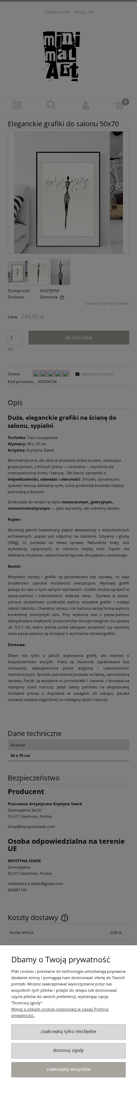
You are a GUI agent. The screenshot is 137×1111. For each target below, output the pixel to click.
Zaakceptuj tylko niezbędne (68, 1031)
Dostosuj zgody (68, 1050)
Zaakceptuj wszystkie (69, 1069)
